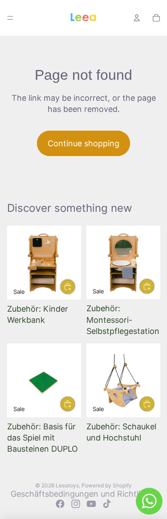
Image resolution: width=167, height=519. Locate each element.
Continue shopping (83, 143)
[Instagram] (75, 503)
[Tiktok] (107, 503)
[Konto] (137, 18)
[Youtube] (91, 503)
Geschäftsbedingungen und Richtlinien (83, 493)
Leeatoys (67, 485)
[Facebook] (60, 503)
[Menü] (10, 18)
